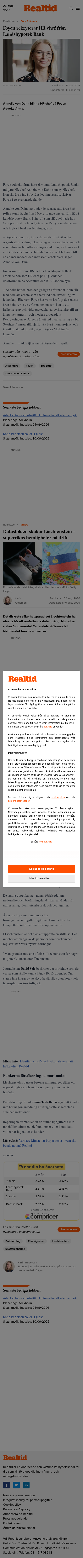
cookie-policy (58, 797)
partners (48, 726)
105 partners (45, 841)
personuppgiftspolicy (19, 801)
